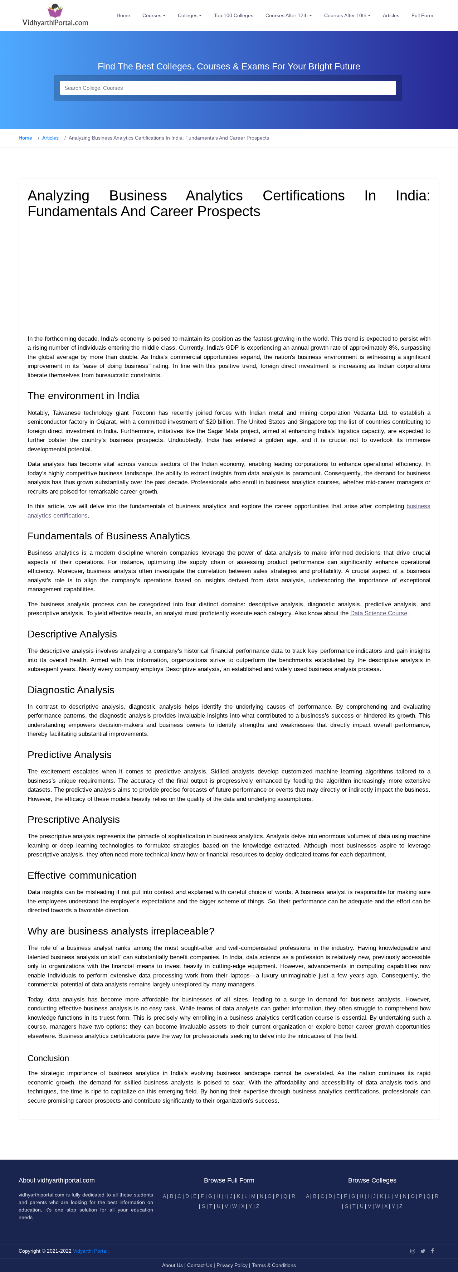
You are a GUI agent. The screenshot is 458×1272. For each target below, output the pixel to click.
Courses (152, 15)
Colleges (188, 15)
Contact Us (199, 1265)
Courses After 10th (346, 15)
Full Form (422, 15)
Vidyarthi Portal (90, 1251)
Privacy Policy (232, 1265)
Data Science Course (378, 613)
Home (123, 15)
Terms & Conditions (274, 1265)
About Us (173, 1265)
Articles (391, 15)
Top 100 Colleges (233, 15)
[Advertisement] (229, 278)
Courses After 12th (287, 15)
